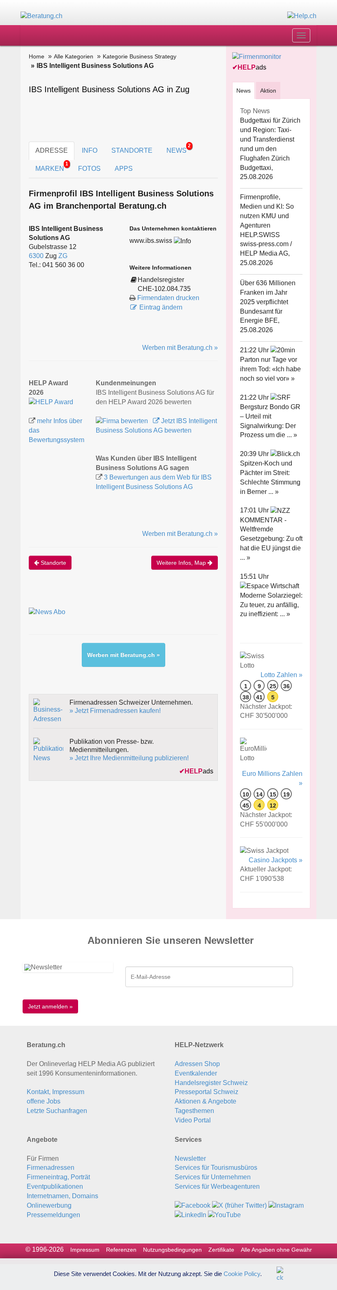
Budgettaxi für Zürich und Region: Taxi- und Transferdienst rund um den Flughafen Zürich (270, 139)
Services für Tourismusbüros (216, 1167)
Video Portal (193, 1120)
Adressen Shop (197, 1063)
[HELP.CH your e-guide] (301, 15)
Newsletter (190, 1158)
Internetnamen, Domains (62, 1195)
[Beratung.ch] (41, 15)
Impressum (84, 1249)
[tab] (243, 90)
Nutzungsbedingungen (172, 1249)
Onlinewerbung (49, 1205)
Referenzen (121, 1249)
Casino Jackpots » (275, 860)
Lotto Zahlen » (281, 674)
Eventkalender (196, 1073)
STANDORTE (131, 150)
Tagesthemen (194, 1110)
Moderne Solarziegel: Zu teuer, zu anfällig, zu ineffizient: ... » (271, 605)
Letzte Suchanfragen (57, 1110)
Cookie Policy (242, 1273)
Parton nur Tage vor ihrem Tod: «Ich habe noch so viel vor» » (270, 369)
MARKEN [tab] (51, 166)
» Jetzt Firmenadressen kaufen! (115, 710)
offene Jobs (43, 1101)
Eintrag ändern (160, 307)
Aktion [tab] (268, 90)
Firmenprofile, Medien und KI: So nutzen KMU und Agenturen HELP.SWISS (267, 215)
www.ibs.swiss (150, 240)
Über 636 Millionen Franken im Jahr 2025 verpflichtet (267, 292)
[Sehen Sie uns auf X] (239, 1205)
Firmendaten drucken (168, 297)
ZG (62, 255)
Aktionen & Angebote (205, 1101)
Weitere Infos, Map (182, 562)
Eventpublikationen (55, 1186)
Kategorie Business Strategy (139, 56)
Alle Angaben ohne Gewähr (276, 1249)
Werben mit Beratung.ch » (180, 347)
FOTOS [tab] (89, 168)
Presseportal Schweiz (206, 1091)
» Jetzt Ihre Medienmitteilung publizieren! (129, 757)
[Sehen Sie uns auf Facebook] (192, 1205)
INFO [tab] (89, 150)
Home (36, 56)
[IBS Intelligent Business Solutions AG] (51, 401)
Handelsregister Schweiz (211, 1082)
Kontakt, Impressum (55, 1091)
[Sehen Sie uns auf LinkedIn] (190, 1214)
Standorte (52, 562)
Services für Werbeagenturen (217, 1186)
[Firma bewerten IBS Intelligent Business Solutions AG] (123, 420)
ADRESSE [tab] (51, 150)
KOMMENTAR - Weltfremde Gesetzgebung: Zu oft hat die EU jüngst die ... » (271, 539)
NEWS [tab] (178, 148)
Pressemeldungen (53, 1214)
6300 (36, 255)
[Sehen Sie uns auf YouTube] (224, 1214)
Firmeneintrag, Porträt (58, 1177)
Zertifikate (221, 1249)
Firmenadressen (50, 1167)
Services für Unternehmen (213, 1177)
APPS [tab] (124, 168)
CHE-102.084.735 (164, 288)
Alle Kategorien (73, 56)
